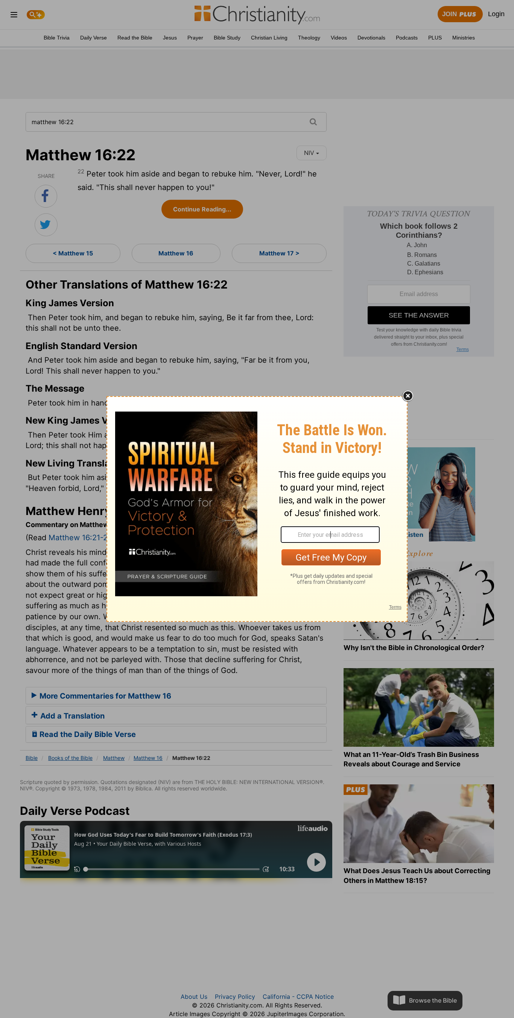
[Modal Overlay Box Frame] (257, 509)
